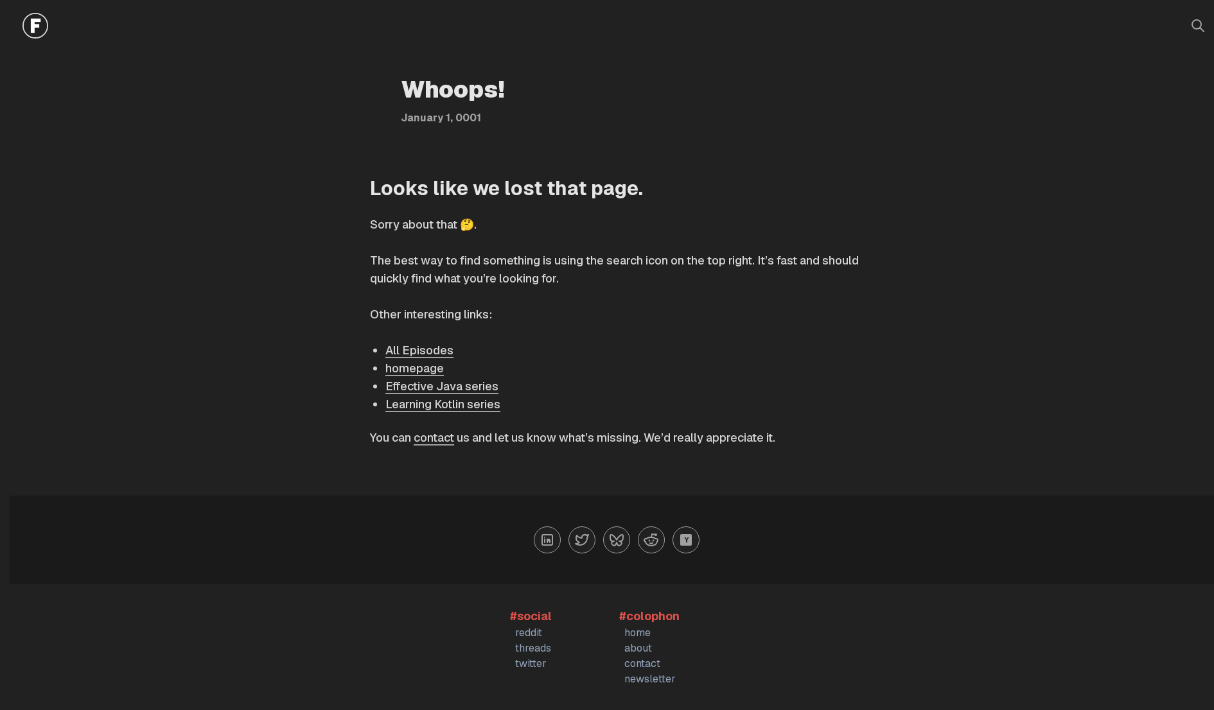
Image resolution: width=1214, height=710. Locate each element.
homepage (414, 368)
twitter (531, 663)
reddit (528, 632)
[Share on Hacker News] (686, 539)
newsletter (650, 679)
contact (434, 437)
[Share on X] (581, 539)
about (638, 648)
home (637, 632)
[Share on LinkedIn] (547, 539)
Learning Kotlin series (442, 404)
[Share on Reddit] (651, 539)
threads (533, 648)
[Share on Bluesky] (616, 539)
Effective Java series (441, 386)
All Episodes (419, 350)
